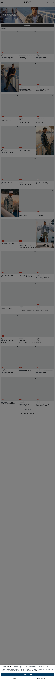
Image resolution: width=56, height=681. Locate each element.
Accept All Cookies (27, 674)
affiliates (8, 666)
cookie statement (27, 670)
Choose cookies (41, 678)
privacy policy (36, 670)
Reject (14, 678)
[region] (27, 673)
